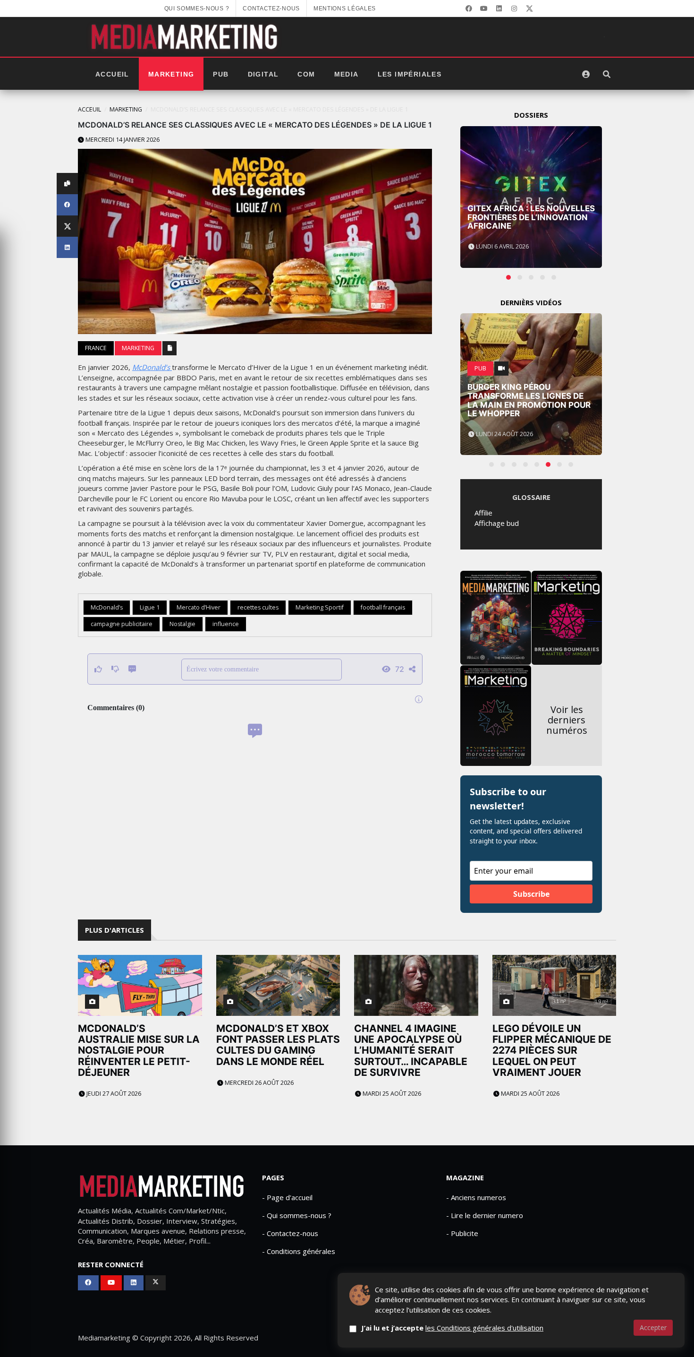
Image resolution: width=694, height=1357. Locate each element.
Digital (263, 74)
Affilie (483, 512)
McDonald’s (152, 367)
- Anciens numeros (476, 1197)
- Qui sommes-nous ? (296, 1215)
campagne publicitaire (121, 624)
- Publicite (462, 1233)
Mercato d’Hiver (198, 607)
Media (346, 74)
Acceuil (89, 109)
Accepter (653, 1327)
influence (225, 624)
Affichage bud (496, 523)
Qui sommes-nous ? (196, 8)
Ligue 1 (150, 607)
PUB (221, 74)
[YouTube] (484, 8)
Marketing (171, 74)
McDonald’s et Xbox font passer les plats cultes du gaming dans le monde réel (278, 1044)
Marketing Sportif (320, 607)
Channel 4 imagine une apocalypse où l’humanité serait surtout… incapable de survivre (410, 1050)
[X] (529, 8)
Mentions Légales (344, 8)
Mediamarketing (104, 1337)
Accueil (112, 74)
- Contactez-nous (290, 1233)
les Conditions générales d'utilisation (484, 1327)
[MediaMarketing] (185, 37)
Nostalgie (182, 624)
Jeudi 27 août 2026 (113, 1094)
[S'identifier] (585, 74)
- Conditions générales (298, 1251)
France (96, 348)
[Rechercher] (606, 74)
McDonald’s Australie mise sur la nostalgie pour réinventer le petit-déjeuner (139, 1050)
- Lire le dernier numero (484, 1215)
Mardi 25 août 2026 (391, 1094)
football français (383, 607)
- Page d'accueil (287, 1197)
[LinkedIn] (499, 8)
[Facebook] (469, 8)
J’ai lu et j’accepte (452, 1327)
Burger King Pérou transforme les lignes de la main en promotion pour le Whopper (529, 400)
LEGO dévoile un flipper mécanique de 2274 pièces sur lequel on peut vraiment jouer (551, 1050)
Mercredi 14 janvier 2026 (122, 140)
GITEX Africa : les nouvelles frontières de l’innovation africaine (531, 217)
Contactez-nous (271, 8)
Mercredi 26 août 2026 (258, 1083)
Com (306, 74)
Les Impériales (410, 74)
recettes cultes (258, 607)
